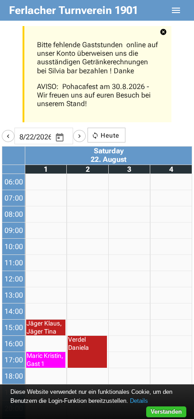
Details (139, 400)
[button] (8, 136)
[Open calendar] (59, 137)
